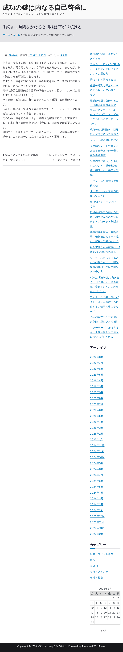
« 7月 (103, 630)
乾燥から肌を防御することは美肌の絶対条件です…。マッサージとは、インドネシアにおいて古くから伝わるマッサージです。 (104, 112)
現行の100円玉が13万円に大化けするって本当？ (104, 132)
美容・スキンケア (100, 571)
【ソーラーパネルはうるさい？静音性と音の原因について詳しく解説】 (104, 332)
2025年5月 (96, 415)
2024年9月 (96, 463)
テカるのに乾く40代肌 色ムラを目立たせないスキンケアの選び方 (105, 69)
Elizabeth (13, 55)
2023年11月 (97, 522)
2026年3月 (96, 386)
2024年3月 (96, 498)
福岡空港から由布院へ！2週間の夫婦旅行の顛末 (105, 249)
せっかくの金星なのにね (104, 140)
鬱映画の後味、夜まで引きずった (104, 56)
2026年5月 (96, 374)
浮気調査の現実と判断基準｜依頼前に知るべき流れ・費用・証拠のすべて (104, 237)
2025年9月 (96, 392)
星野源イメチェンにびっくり (104, 204)
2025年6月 (96, 410)
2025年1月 (96, 439)
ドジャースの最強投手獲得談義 (104, 183)
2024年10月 (97, 457)
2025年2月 (96, 433)
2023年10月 (97, 528)
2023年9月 (96, 533)
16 (118, 607)
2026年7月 (96, 362)
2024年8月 (96, 469)
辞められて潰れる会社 (103, 79)
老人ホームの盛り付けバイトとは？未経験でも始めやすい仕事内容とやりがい (104, 304)
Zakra (85, 646)
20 (105, 612)
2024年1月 (96, 510)
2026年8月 (96, 356)
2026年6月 (96, 368)
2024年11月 (97, 451)
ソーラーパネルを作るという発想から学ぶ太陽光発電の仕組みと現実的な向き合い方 (104, 264)
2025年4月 (96, 421)
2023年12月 (97, 516)
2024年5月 (96, 486)
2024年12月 (97, 445)
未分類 (63, 55)
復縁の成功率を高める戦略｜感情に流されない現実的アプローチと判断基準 (104, 219)
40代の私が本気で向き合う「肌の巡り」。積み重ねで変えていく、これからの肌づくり (104, 284)
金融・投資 (96, 577)
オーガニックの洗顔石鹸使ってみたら (104, 194)
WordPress (99, 646)
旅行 (92, 560)
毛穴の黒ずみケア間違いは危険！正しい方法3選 (104, 319)
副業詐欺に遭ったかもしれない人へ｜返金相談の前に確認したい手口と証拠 (104, 168)
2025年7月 (96, 404)
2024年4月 (96, 492)
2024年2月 (96, 504)
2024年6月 (96, 480)
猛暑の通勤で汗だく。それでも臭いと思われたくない (104, 90)
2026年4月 (96, 380)
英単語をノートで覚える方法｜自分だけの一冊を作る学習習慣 (104, 150)
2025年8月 (96, 398)
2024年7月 (96, 474)
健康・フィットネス (101, 554)
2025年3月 (96, 427)
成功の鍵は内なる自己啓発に (45, 7)
